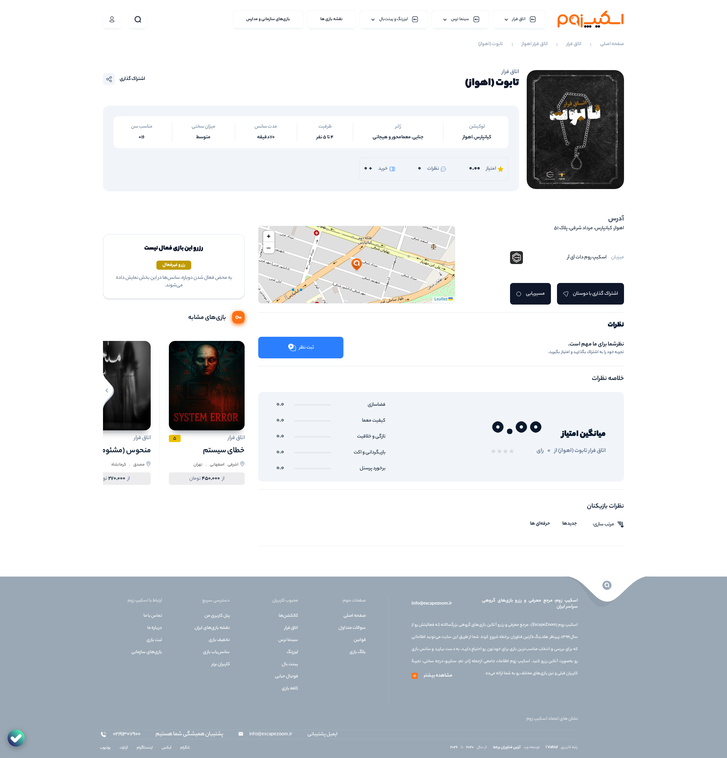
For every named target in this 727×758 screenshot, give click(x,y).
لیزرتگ (292, 652)
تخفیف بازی (219, 640)
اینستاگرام (145, 748)
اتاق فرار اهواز (535, 44)
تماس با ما (153, 616)
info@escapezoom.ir (432, 604)
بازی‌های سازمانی (146, 652)
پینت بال (290, 664)
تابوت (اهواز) (490, 44)
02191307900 (126, 734)
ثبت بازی (154, 640)
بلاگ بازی (357, 652)
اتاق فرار (573, 44)
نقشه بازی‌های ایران (212, 628)
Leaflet (441, 299)
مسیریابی (535, 294)
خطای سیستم (224, 451)
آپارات (124, 748)
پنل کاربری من (217, 616)
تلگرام (185, 748)
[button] (356, 264)
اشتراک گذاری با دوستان (595, 294)
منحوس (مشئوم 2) (122, 451)
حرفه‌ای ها (540, 524)
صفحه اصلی (612, 44)
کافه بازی (290, 688)
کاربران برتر (221, 664)
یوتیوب (105, 748)
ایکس (166, 748)
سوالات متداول (352, 628)
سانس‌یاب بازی (216, 652)
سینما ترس (288, 640)
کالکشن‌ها (288, 616)
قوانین (360, 640)
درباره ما (154, 628)
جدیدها (569, 524)
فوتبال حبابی (286, 676)
